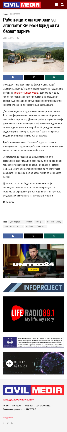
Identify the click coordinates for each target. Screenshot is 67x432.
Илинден (40, 222)
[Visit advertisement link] (33, 261)
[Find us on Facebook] (3, 423)
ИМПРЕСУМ (16, 406)
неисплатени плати (14, 226)
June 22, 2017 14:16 (11, 38)
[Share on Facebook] (13, 77)
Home (5, 14)
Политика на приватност (13, 409)
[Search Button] (62, 4)
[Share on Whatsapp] (54, 77)
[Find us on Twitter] (8, 423)
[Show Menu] (56, 4)
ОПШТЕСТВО (15, 14)
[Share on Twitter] (34, 77)
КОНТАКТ (29, 406)
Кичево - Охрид (54, 222)
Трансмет (41, 226)
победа (29, 226)
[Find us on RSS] (12, 423)
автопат (28, 222)
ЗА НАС (6, 406)
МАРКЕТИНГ (31, 409)
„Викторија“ (15, 222)
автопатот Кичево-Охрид (26, 92)
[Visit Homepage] (22, 5)
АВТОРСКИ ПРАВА (43, 406)
